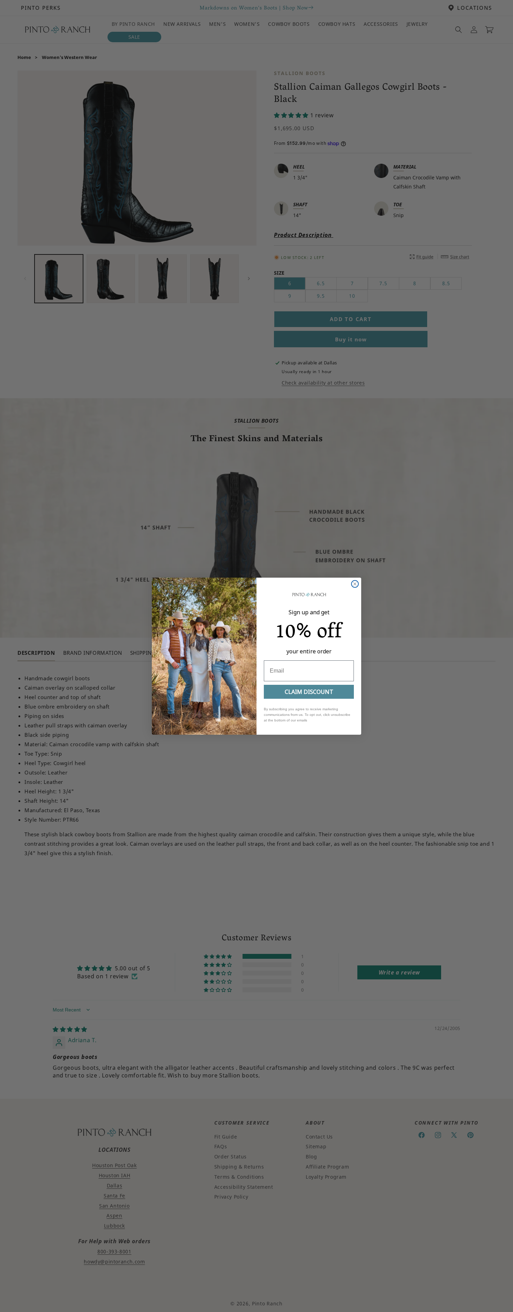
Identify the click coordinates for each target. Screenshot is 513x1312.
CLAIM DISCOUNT (309, 692)
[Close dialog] (354, 583)
